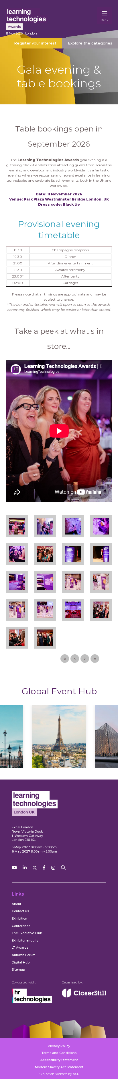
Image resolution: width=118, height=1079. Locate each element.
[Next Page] (84, 658)
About (16, 904)
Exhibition (19, 918)
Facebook (44, 868)
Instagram (53, 868)
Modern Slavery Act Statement (59, 1067)
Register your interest (35, 43)
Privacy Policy (59, 1046)
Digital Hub (21, 962)
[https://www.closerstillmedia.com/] (84, 996)
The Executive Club (27, 933)
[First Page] (64, 658)
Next (95, 742)
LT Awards (20, 948)
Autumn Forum (24, 955)
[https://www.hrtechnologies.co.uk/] (32, 1002)
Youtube (14, 868)
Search (63, 868)
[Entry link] (17, 524)
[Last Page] (95, 658)
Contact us (20, 911)
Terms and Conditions (59, 1053)
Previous (23, 742)
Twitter (34, 868)
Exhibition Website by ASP (59, 1074)
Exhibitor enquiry (25, 940)
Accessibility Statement (59, 1060)
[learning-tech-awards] (31, 19)
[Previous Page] (74, 658)
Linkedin (25, 868)
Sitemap (18, 969)
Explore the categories (90, 43)
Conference (21, 926)
